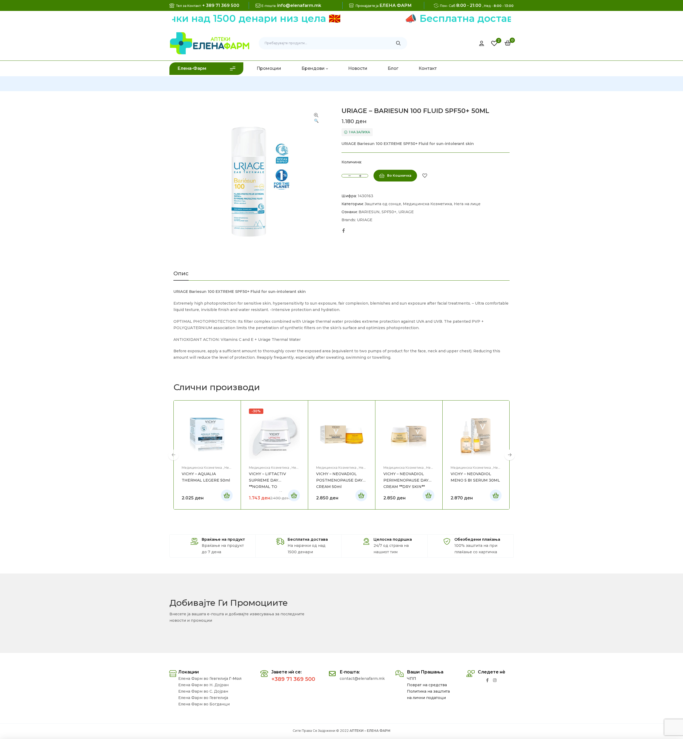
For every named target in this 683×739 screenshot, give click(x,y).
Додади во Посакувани (424, 175)
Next (509, 455)
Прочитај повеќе (294, 495)
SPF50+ (389, 211)
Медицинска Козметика (427, 203)
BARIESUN (369, 211)
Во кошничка (399, 175)
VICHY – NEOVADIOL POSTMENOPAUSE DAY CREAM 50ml (339, 480)
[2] (494, 43)
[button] (316, 118)
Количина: (352, 162)
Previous (173, 455)
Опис (181, 274)
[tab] (181, 275)
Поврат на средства (427, 685)
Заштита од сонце (383, 203)
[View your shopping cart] (508, 43)
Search (398, 43)
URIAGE (406, 211)
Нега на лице (467, 203)
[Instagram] (495, 680)
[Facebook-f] (487, 680)
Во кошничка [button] (227, 495)
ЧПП (411, 678)
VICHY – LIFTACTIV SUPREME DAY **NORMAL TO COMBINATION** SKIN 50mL (271, 486)
